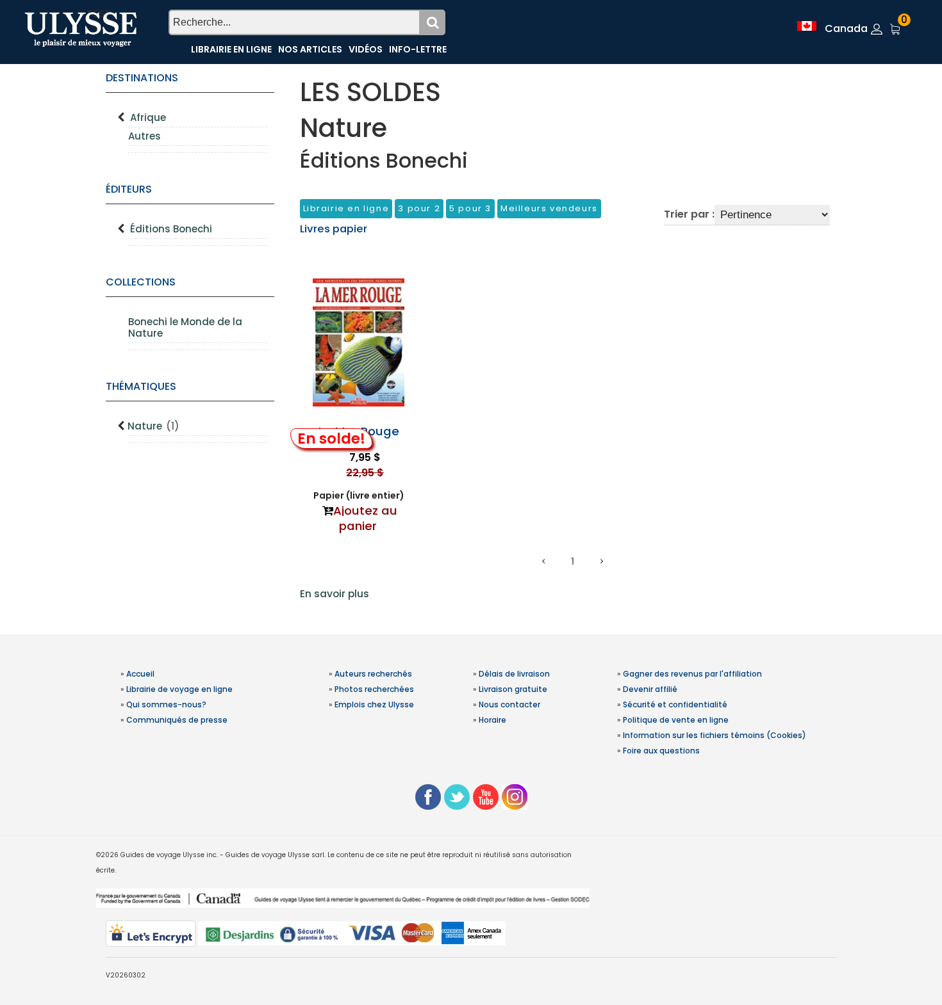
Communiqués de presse (176, 719)
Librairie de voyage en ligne (179, 689)
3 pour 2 (419, 208)
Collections (141, 282)
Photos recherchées (374, 689)
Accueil (140, 673)
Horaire (492, 719)
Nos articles (310, 49)
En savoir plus (334, 593)
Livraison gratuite (513, 689)
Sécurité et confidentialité (675, 704)
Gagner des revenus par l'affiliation (692, 673)
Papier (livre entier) (358, 495)
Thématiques (141, 386)
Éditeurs (129, 189)
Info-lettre (418, 49)
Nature (153, 426)
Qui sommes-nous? (166, 704)
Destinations (142, 77)
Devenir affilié (650, 689)
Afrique (148, 117)
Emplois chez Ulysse (374, 704)
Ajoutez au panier (365, 518)
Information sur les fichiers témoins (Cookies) (714, 735)
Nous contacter (509, 704)
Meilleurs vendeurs (549, 208)
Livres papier (333, 228)
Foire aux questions (661, 750)
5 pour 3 (470, 208)
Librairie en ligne (231, 49)
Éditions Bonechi (171, 229)
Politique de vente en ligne (676, 719)
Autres (144, 136)
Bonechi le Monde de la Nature (185, 327)
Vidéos (366, 49)
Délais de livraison (514, 673)
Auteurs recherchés (373, 673)
